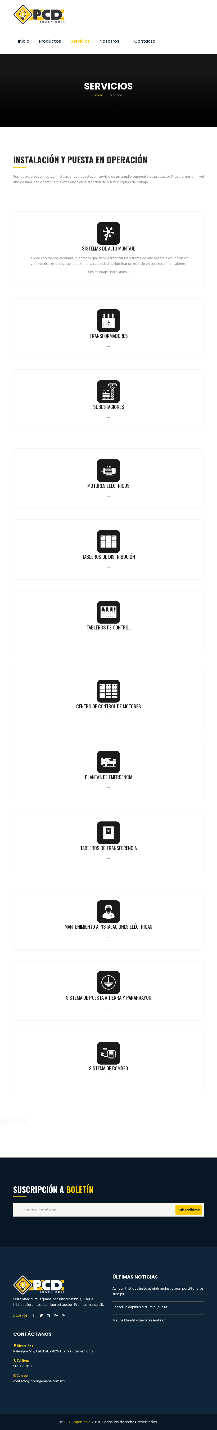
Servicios (80, 41)
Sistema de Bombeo (108, 1068)
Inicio (23, 41)
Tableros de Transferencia (108, 847)
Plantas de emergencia (108, 776)
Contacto (144, 41)
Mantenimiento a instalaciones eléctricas (108, 926)
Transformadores (108, 335)
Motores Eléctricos (108, 485)
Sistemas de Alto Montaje (108, 248)
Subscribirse (189, 1209)
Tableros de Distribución (108, 556)
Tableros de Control (108, 627)
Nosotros (109, 41)
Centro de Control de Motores (108, 706)
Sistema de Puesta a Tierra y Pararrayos (108, 997)
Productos (50, 41)
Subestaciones (108, 406)
